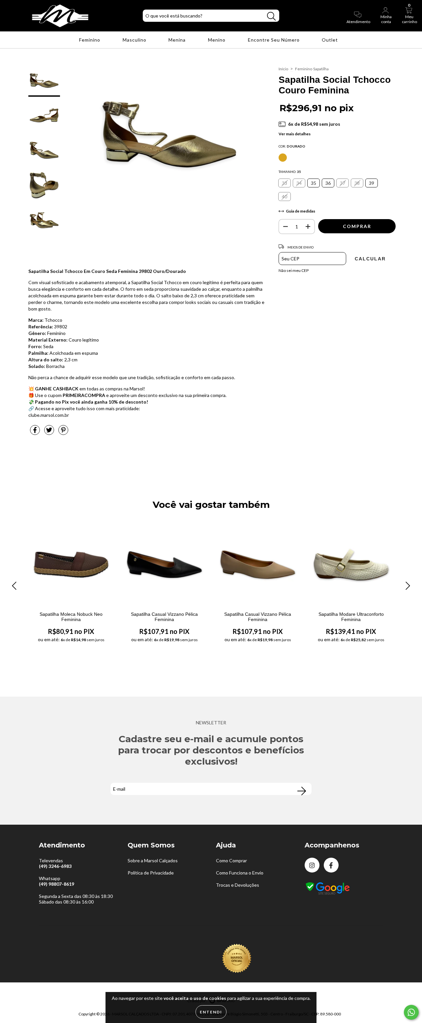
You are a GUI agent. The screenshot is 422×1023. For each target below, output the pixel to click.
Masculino (135, 40)
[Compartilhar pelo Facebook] (35, 432)
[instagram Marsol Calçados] (312, 865)
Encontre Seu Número (274, 40)
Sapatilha (321, 68)
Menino (217, 40)
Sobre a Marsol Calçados (153, 860)
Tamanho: (290, 172)
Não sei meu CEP (294, 270)
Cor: (292, 146)
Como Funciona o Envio (239, 872)
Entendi (211, 1011)
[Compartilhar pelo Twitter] (49, 432)
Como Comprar (231, 860)
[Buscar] (271, 16)
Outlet (330, 40)
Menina (177, 40)
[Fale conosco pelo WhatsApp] (411, 1012)
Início (283, 68)
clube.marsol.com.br (48, 415)
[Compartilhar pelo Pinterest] (63, 432)
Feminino (90, 40)
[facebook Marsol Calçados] (331, 865)
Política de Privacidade (151, 872)
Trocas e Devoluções (237, 885)
